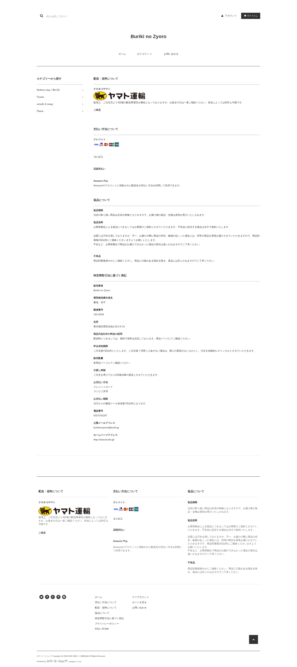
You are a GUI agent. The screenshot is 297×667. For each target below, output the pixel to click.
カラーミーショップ (44, 656)
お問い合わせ (171, 54)
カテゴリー (143, 54)
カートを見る (139, 602)
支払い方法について (106, 602)
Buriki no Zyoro (148, 36)
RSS (97, 628)
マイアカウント (140, 597)
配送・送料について (106, 607)
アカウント (231, 15)
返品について (102, 613)
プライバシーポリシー (107, 623)
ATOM (105, 628)
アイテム (252, 15)
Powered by (41, 661)
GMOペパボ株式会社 (81, 656)
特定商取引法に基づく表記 (109, 618)
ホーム (122, 54)
